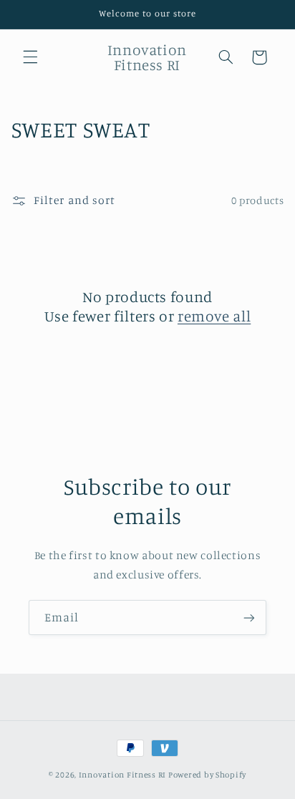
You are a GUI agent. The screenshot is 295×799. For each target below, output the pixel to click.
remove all (214, 315)
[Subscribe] (249, 617)
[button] (30, 57)
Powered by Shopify (207, 775)
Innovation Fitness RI (122, 775)
